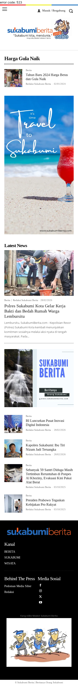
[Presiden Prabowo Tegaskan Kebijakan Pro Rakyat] (13, 503)
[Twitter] (41, 598)
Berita (29, 70)
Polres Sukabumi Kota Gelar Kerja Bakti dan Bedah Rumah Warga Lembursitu (34, 311)
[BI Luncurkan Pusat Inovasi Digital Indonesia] (13, 424)
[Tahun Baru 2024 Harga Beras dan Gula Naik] (13, 78)
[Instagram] (41, 592)
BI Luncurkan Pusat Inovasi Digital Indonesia (45, 423)
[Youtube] (41, 604)
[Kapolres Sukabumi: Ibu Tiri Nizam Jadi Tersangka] (13, 448)
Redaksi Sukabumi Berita (38, 84)
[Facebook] (41, 586)
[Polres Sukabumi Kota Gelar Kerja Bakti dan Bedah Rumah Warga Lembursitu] (39, 273)
